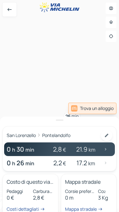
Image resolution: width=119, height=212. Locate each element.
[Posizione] (111, 36)
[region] (59, 106)
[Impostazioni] (111, 22)
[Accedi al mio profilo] (111, 8)
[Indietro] (10, 10)
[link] (92, 108)
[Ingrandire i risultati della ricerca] (59, 120)
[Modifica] (106, 135)
